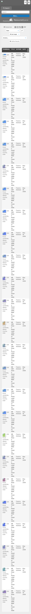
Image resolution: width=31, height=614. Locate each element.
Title (13, 49)
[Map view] (25, 27)
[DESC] (22, 30)
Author (18, 49)
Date (24, 49)
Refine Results (15, 41)
